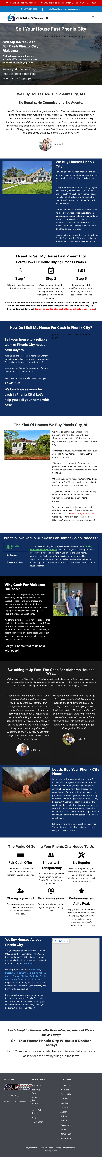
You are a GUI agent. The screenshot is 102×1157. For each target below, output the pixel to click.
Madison (25, 976)
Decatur (9, 973)
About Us (36, 1085)
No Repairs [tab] (11, 555)
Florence (36, 979)
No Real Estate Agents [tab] (13, 547)
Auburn (8, 976)
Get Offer (38, 1122)
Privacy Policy (51, 1150)
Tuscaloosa (23, 979)
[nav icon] (93, 17)
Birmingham (39, 973)
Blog (34, 1117)
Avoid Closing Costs (35, 1100)
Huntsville (35, 969)
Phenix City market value (83, 513)
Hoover (13, 979)
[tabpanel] (63, 557)
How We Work (36, 1091)
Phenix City (65, 1094)
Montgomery (20, 973)
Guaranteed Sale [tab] (14, 562)
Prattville (34, 976)
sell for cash (28, 963)
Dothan (16, 976)
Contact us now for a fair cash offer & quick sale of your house (64, 309)
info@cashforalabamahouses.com (64, 9)
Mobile (30, 973)
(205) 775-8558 (89, 2)
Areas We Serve (36, 1111)
